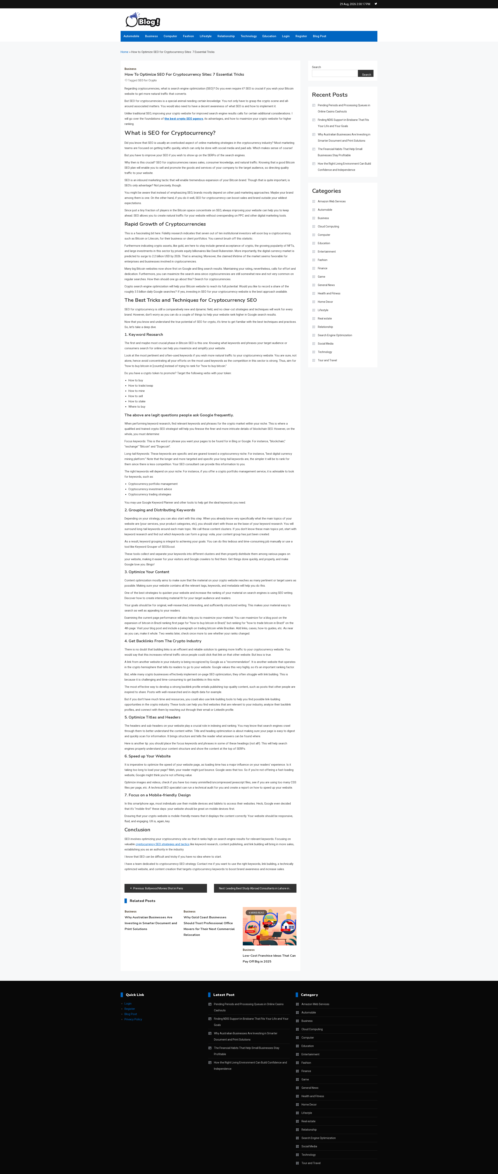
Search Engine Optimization (335, 335)
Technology (249, 36)
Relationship (226, 36)
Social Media (325, 343)
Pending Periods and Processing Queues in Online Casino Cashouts (344, 108)
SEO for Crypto (147, 80)
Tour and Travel (327, 360)
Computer (170, 36)
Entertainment (327, 251)
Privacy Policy (133, 1019)
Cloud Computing (328, 226)
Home (124, 52)
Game (321, 276)
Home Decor (325, 301)
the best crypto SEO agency (184, 118)
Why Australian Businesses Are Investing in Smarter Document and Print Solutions (151, 923)
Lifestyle (206, 36)
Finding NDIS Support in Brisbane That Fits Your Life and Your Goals (343, 123)
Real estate (325, 318)
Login (286, 36)
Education (269, 36)
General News (326, 285)
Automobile (131, 36)
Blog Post (319, 36)
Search (316, 67)
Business (151, 36)
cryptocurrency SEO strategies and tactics (162, 844)
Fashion (188, 36)
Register (301, 36)
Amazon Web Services (332, 201)
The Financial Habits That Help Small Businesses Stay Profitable (340, 152)
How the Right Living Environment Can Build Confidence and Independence (344, 166)
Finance (322, 268)
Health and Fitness (329, 293)
